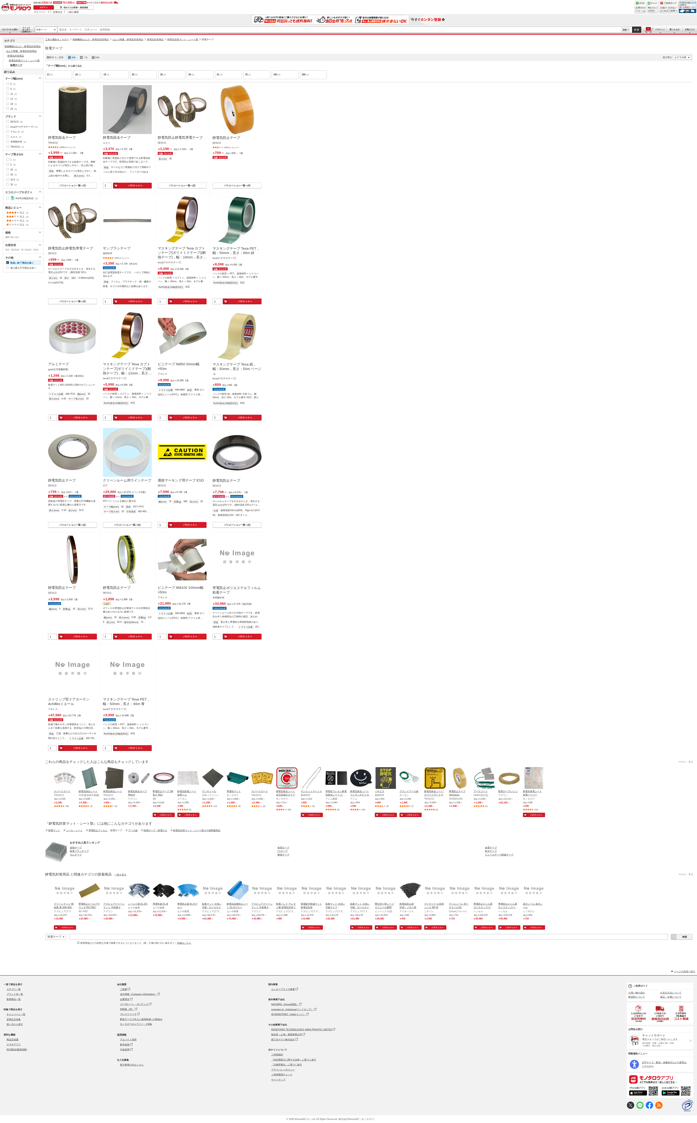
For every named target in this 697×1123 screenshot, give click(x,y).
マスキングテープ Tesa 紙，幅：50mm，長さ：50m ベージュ (237, 368)
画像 (74, 57)
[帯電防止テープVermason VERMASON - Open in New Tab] (460, 778)
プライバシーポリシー (283, 1069)
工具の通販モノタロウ (57, 39)
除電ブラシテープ (79, 851)
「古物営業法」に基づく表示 (286, 1064)
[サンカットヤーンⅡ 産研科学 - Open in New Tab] (312, 778)
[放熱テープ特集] (56, 861)
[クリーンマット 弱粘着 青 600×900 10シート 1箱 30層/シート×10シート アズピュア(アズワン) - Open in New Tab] (65, 891)
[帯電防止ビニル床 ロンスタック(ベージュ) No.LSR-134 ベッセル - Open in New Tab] (509, 891)
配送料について (636, 997)
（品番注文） (26, 30)
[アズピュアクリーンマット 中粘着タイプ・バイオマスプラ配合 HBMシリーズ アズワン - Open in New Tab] (114, 891)
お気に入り (690, 29)
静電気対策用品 (155, 39)
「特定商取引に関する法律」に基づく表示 (293, 1059)
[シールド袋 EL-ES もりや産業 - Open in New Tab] (139, 891)
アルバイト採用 (128, 1039)
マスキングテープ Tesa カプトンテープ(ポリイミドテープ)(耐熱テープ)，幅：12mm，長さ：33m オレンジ (127, 368)
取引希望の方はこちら (132, 1064)
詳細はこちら (184, 943)
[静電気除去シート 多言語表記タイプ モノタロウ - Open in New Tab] (287, 778)
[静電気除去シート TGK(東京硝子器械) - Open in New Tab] (89, 778)
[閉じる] (144, 54)
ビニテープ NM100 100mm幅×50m (180, 590)
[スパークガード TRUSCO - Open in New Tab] (65, 778)
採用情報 (122, 1034)
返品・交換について (670, 997)
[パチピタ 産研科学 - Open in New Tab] (386, 778)
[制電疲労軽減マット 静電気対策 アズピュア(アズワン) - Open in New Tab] (312, 891)
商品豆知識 (12, 1039)
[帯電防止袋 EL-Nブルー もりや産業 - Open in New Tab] (188, 891)
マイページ (40, 12)
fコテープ (283, 851)
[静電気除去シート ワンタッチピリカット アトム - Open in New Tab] (361, 778)
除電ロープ (283, 847)
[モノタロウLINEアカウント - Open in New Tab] (640, 1108)
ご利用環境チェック (281, 1074)
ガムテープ (76, 854)
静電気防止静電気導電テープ (180, 137)
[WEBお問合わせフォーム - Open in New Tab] (640, 7)
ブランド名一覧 (15, 994)
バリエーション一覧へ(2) (182, 185)
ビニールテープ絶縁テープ (499, 854)
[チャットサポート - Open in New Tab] (652, 7)
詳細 (625, 30)
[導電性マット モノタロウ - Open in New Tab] (237, 778)
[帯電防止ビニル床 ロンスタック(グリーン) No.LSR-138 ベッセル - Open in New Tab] (484, 891)
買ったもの (675, 29)
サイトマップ (278, 1079)
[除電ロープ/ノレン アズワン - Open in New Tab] (509, 778)
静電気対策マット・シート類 (182, 39)
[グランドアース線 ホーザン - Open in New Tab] (410, 778)
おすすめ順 (680, 57)
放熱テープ (76, 847)
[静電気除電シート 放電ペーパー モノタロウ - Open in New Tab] (534, 778)
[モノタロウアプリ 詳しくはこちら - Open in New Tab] (660, 1079)
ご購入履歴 (73, 12)
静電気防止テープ (226, 138)
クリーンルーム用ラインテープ (127, 480)
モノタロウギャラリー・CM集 (136, 1024)
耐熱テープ (283, 854)
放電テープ (491, 847)
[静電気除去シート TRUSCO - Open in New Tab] (114, 778)
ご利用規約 (277, 1054)
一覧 (85, 57)
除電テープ (41, 30)
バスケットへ (135, 185)
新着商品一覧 (14, 999)
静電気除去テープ (62, 137)
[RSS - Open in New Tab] (659, 1108)
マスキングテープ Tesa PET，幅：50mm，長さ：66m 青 (126, 701)
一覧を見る (120, 874)
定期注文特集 (14, 1019)
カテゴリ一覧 (14, 989)
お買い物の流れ (636, 992)
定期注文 (57, 12)
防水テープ (491, 851)
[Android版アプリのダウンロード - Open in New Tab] (676, 1091)
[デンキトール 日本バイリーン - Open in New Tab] (213, 778)
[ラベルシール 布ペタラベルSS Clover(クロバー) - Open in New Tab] (460, 891)
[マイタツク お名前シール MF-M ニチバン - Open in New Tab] (435, 891)
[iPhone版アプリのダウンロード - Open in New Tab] (643, 1091)
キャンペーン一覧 (16, 1014)
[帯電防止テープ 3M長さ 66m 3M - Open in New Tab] (163, 778)
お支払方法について (670, 992)
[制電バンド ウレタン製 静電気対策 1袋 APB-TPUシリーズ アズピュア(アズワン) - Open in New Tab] (287, 891)
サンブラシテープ (117, 248)
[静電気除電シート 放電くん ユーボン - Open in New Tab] (188, 778)
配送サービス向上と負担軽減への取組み (141, 1019)
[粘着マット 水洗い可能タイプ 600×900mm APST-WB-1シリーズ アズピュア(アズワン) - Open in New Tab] (336, 891)
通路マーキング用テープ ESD (181, 480)
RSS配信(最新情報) (17, 1049)
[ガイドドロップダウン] (668, 9)
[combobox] (339, 30)
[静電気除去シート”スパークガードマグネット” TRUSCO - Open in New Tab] (435, 778)
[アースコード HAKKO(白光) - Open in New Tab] (484, 778)
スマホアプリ (14, 1044)
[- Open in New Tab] (638, 1013)
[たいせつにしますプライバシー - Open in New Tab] (687, 1105)
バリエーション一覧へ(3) (72, 185)
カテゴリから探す (10, 29)
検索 (636, 29)
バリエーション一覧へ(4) (237, 185)
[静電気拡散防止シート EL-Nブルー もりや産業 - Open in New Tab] (237, 891)
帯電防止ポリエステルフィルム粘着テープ (237, 590)
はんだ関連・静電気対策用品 (128, 39)
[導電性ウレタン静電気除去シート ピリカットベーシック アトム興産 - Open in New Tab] (336, 778)
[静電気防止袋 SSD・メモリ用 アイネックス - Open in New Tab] (410, 891)
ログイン (44, 7)
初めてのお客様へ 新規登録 (76, 7)
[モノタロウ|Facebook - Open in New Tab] (649, 1108)
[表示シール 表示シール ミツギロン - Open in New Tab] (534, 891)
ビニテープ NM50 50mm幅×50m (178, 366)
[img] (17, 7)
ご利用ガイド (640, 985)
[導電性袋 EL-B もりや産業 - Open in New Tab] (163, 891)
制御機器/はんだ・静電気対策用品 (91, 39)
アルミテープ (58, 364)
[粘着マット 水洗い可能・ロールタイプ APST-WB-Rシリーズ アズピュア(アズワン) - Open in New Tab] (213, 891)
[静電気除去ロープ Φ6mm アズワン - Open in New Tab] (139, 778)
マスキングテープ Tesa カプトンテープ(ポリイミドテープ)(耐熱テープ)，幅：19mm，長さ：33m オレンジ (182, 253)
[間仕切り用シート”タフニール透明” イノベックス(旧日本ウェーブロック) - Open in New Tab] (386, 891)
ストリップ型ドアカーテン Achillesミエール (68, 701)
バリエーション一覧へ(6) (127, 524)
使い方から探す (15, 1024)
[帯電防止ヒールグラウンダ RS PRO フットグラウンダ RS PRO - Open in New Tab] (89, 891)
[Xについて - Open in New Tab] (630, 1108)
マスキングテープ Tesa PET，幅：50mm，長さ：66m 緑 (236, 251)
